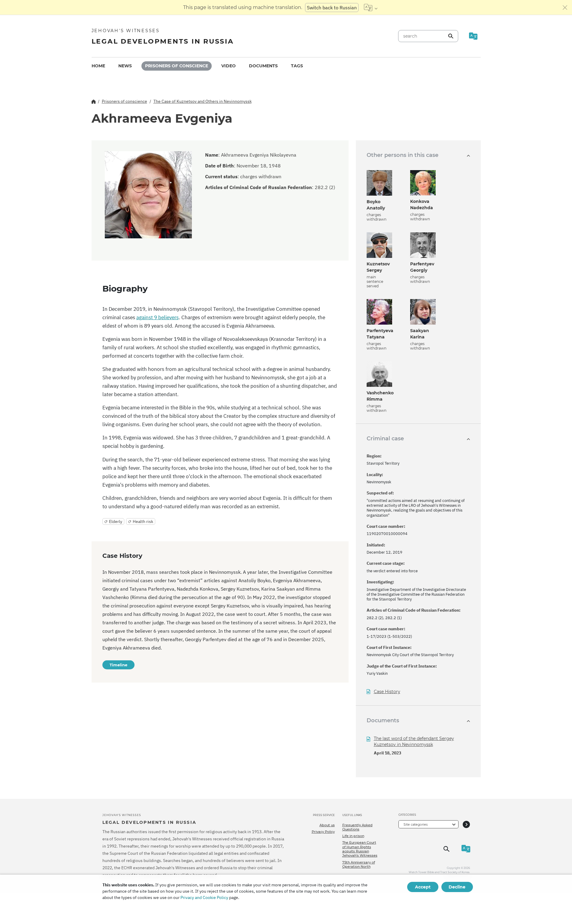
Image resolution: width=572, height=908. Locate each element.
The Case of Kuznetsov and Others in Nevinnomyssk (202, 101)
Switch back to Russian (332, 8)
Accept (423, 887)
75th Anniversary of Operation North (358, 864)
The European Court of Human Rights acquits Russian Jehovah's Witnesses (359, 849)
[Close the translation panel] (565, 7)
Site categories (416, 824)
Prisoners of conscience (176, 66)
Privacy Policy (323, 832)
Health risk (143, 521)
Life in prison (353, 836)
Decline (457, 887)
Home (98, 66)
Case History (387, 691)
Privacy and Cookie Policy (204, 897)
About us (327, 825)
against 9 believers (157, 317)
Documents (263, 66)
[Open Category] (466, 824)
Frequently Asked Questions (357, 827)
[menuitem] (98, 66)
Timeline (118, 664)
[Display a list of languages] (370, 7)
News (125, 66)
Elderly (115, 521)
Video (228, 66)
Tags (297, 66)
